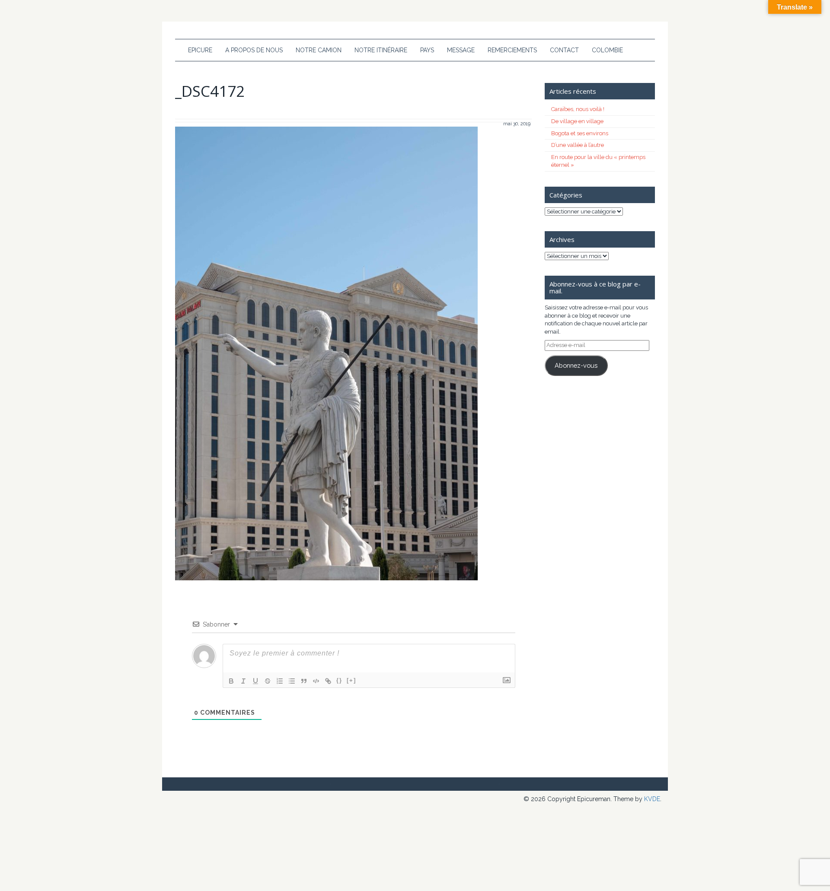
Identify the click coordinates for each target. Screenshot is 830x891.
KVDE (652, 799)
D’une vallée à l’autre (577, 145)
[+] (351, 680)
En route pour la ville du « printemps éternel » (598, 161)
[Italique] (243, 681)
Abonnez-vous (576, 365)
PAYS (427, 50)
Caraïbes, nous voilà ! (577, 109)
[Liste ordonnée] (280, 681)
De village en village (577, 121)
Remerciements (512, 50)
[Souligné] (255, 681)
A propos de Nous (254, 50)
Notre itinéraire (380, 50)
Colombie (607, 50)
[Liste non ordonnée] (292, 681)
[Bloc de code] (316, 681)
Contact (564, 50)
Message (461, 50)
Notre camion (319, 50)
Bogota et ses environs (579, 133)
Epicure (200, 50)
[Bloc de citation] (304, 681)
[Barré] (268, 681)
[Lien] (328, 681)
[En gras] (231, 681)
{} (339, 680)
